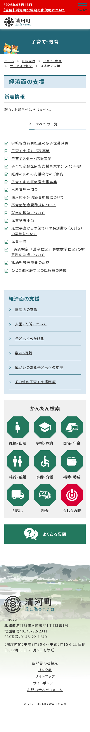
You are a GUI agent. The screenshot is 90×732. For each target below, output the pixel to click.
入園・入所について (31, 323)
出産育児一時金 (24, 189)
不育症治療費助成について (33, 204)
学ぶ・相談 (23, 352)
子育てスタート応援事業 (31, 158)
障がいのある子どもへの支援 (39, 367)
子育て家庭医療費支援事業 (34, 181)
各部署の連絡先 (45, 662)
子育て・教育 (52, 61)
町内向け (28, 61)
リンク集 (45, 669)
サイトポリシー (45, 682)
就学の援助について (28, 212)
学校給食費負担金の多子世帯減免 (40, 143)
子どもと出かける (29, 338)
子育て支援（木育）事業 (30, 150)
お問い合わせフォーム (45, 689)
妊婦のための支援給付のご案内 (37, 173)
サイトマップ (45, 676)
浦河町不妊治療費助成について (37, 197)
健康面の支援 (26, 309)
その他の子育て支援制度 (35, 381)
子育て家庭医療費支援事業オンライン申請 (46, 166)
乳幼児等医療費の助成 (30, 262)
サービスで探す (21, 66)
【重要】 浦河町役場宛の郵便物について (34, 10)
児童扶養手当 (22, 220)
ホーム (9, 61)
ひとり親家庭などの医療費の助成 (39, 270)
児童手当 (19, 241)
